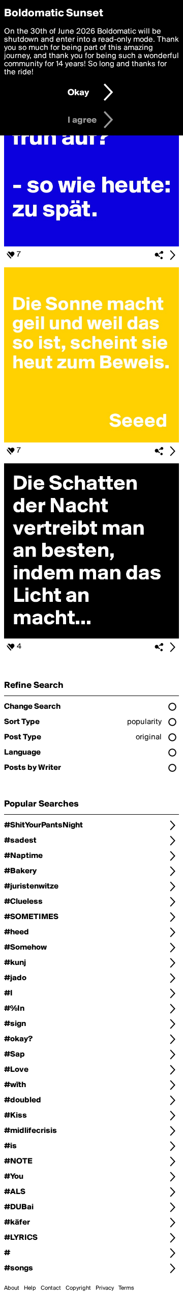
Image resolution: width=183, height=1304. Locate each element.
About (11, 1288)
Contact (51, 1288)
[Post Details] (172, 255)
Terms (126, 1288)
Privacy (105, 1288)
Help (30, 1288)
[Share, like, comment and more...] (91, 244)
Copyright (78, 1288)
